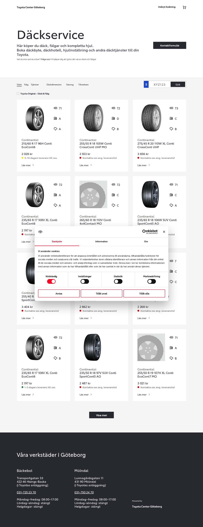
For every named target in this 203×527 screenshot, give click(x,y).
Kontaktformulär (169, 45)
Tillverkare (83, 84)
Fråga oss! (46, 59)
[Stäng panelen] (164, 232)
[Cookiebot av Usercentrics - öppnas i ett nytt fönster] (145, 231)
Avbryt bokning (167, 6)
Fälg (26, 84)
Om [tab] (146, 241)
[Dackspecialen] (31, 7)
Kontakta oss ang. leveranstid (99, 157)
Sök (178, 84)
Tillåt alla (144, 293)
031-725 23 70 (26, 492)
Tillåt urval (101, 293)
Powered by (137, 501)
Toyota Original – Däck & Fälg (34, 93)
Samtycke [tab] (57, 241)
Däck (19, 84)
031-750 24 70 (84, 492)
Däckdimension (54, 84)
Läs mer (26, 165)
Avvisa (59, 293)
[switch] (85, 281)
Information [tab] (101, 241)
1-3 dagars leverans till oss (40, 387)
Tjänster (35, 84)
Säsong (70, 84)
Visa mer (101, 415)
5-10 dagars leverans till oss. (41, 157)
